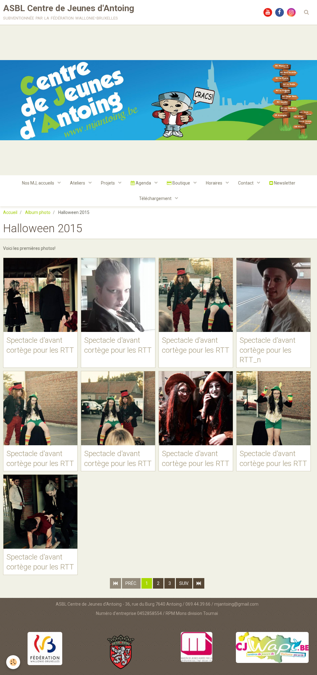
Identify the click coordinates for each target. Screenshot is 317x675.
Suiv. (184, 583)
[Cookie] (13, 662)
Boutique (181, 183)
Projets (108, 183)
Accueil (10, 212)
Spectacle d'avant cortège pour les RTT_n (268, 350)
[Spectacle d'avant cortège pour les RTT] (40, 295)
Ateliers (78, 183)
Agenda (143, 183)
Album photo (37, 212)
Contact (246, 183)
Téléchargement (155, 198)
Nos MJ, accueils (38, 183)
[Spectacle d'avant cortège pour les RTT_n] (273, 295)
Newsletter (284, 183)
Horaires (214, 183)
